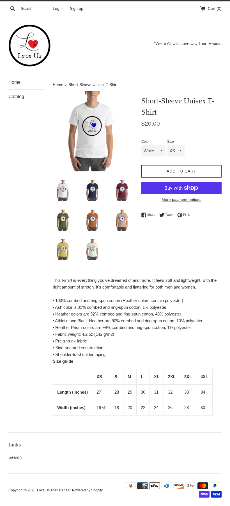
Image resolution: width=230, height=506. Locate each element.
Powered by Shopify (87, 490)
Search (15, 457)
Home (14, 82)
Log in (58, 8)
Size (170, 142)
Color (145, 142)
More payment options (181, 199)
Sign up (76, 8)
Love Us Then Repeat (53, 490)
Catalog (16, 96)
